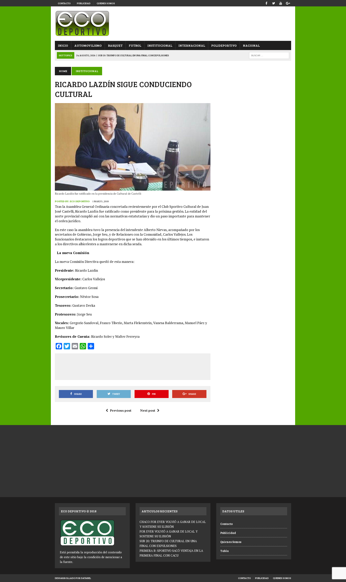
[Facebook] (266, 3)
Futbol (135, 45)
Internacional (191, 45)
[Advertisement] (132, 366)
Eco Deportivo (80, 201)
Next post (147, 410)
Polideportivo (224, 45)
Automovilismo (88, 45)
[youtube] (281, 3)
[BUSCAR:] (269, 55)
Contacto (64, 3)
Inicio (63, 45)
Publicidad (84, 3)
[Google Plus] (288, 3)
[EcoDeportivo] (173, 23)
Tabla (224, 551)
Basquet (115, 45)
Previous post (120, 410)
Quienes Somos (106, 3)
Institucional (159, 45)
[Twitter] (273, 3)
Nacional (251, 45)
